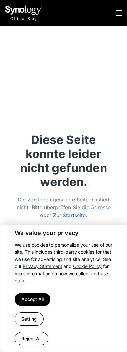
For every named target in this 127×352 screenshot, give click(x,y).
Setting (29, 319)
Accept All (32, 299)
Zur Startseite (69, 215)
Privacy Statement (42, 266)
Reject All (31, 338)
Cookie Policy (87, 266)
